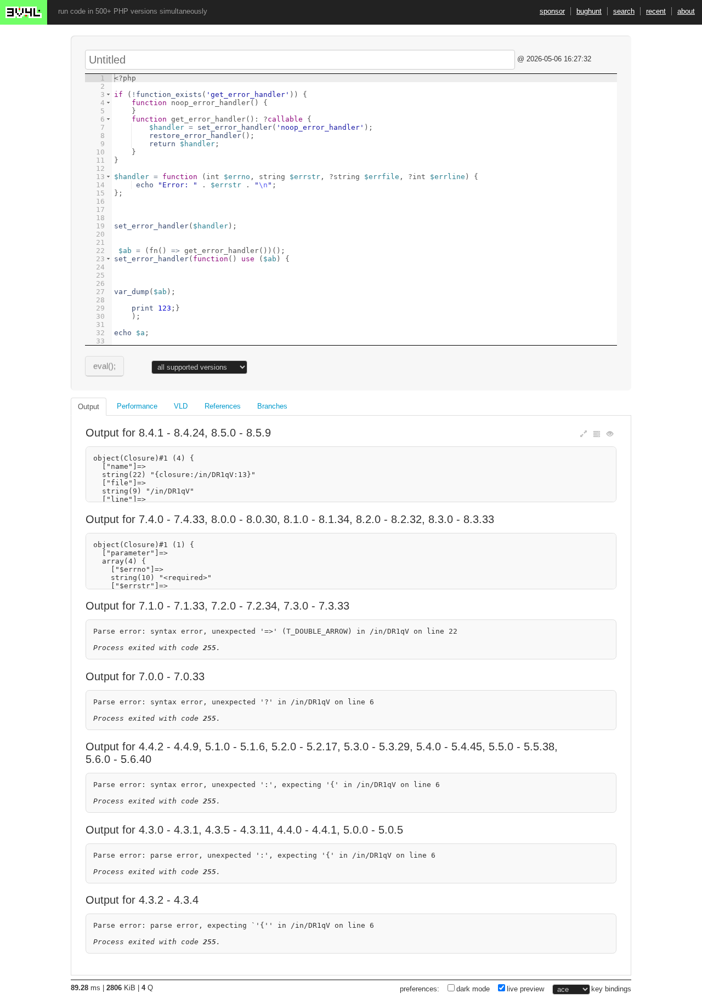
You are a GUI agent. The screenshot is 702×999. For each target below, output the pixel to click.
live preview (525, 989)
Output (88, 407)
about (686, 11)
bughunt (589, 11)
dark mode (473, 989)
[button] (108, 94)
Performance (137, 406)
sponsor (552, 11)
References (223, 406)
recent (656, 11)
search (624, 11)
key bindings (611, 989)
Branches (272, 406)
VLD (181, 406)
